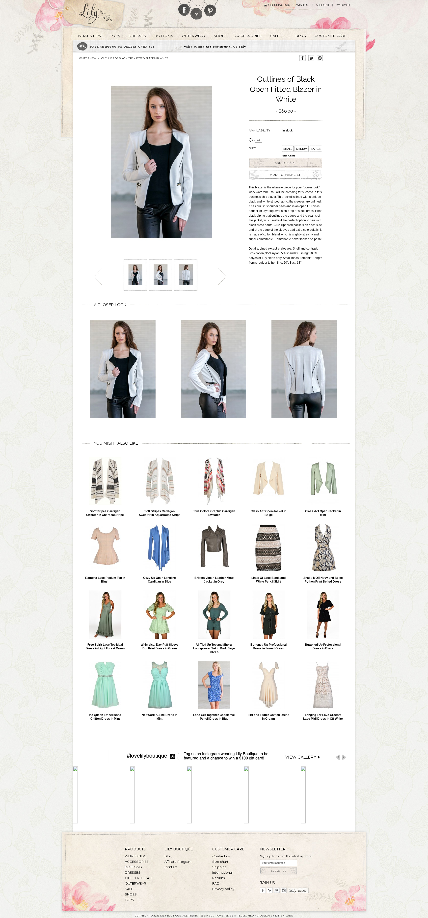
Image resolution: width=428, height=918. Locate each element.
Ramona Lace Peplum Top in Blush (105, 579)
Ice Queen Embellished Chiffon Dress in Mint (105, 716)
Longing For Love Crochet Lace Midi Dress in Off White (323, 716)
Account (322, 5)
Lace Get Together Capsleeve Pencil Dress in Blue (214, 716)
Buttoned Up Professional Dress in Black (323, 646)
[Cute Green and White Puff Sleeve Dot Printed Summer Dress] (159, 614)
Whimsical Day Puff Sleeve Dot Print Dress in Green (160, 646)
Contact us (221, 856)
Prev (338, 757)
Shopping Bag (279, 5)
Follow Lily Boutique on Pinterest (210, 8)
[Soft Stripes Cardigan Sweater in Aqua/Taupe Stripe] (159, 481)
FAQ (215, 883)
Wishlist (303, 5)
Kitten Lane (284, 915)
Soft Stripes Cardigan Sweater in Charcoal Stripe (105, 513)
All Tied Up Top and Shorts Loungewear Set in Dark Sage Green (214, 648)
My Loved (343, 5)
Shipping (219, 867)
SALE (129, 889)
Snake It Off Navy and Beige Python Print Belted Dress (323, 579)
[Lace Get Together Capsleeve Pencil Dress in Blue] (214, 685)
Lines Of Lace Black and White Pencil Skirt (268, 579)
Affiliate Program (177, 862)
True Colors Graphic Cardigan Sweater (214, 513)
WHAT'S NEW (87, 58)
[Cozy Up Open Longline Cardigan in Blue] (159, 548)
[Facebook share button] (302, 58)
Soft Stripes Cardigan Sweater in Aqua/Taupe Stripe (159, 513)
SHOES (131, 894)
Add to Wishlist (285, 175)
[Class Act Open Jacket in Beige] (268, 481)
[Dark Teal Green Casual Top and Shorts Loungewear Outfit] (214, 614)
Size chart (288, 155)
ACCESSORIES (137, 862)
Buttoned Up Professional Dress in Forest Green (268, 646)
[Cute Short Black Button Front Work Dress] (323, 614)
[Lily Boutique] (101, 15)
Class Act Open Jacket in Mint (323, 513)
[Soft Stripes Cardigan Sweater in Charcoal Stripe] (105, 481)
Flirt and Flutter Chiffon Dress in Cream (268, 716)
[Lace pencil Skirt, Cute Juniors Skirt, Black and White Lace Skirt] (268, 548)
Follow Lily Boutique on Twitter (196, 10)
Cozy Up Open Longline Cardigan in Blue (159, 579)
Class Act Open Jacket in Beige (268, 513)
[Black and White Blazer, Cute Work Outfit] (135, 272)
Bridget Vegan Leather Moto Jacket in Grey (214, 579)
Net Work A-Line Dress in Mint (159, 716)
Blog (168, 856)
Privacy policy (223, 889)
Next (344, 757)
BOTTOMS (133, 867)
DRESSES (132, 872)
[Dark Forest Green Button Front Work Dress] (268, 614)
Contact (171, 867)
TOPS (129, 900)
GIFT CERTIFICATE (139, 878)
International (222, 872)
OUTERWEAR (135, 883)
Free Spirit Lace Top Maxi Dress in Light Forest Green (105, 646)
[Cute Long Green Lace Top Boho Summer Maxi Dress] (105, 614)
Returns (218, 878)
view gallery (300, 757)
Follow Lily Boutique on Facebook (184, 8)
